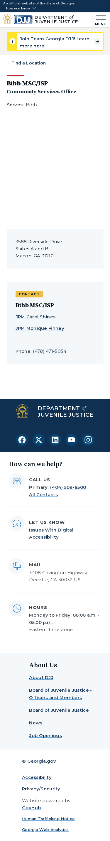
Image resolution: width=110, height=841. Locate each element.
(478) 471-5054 (49, 351)
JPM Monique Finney (40, 328)
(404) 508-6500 (68, 487)
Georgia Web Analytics (45, 829)
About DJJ (41, 677)
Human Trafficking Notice (48, 818)
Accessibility (37, 777)
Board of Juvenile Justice (59, 710)
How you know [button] (18, 8)
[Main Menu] (99, 20)
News (35, 723)
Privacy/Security (41, 789)
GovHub (31, 807)
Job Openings (45, 735)
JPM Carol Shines (36, 316)
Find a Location (28, 63)
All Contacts (43, 494)
